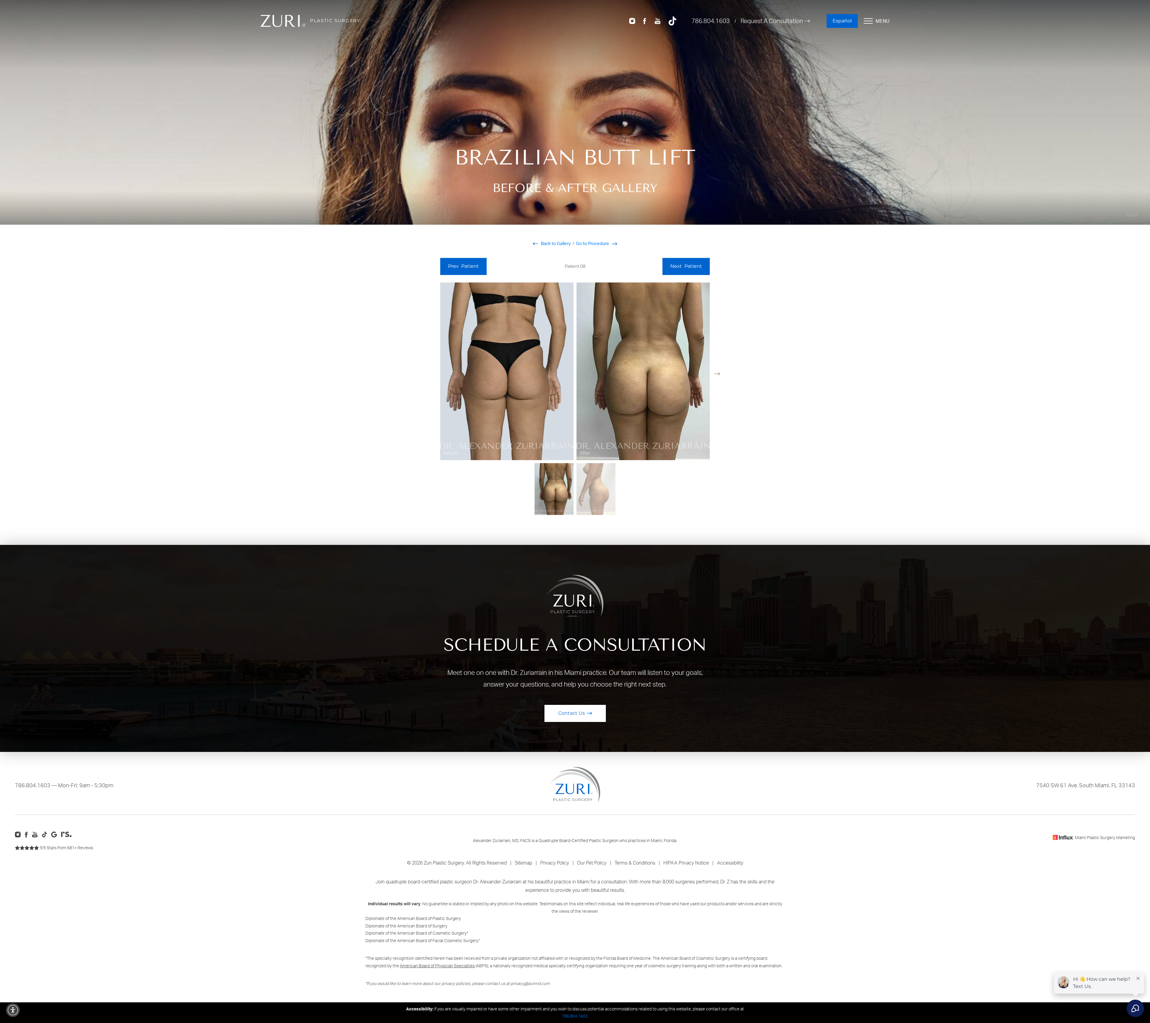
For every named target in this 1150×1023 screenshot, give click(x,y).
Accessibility (730, 863)
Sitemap (523, 863)
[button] (717, 374)
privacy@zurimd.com (530, 983)
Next (686, 266)
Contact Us (571, 713)
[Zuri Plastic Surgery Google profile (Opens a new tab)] (55, 834)
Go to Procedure (593, 243)
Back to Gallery (555, 243)
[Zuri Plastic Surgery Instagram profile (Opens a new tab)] (632, 20)
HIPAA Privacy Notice (686, 863)
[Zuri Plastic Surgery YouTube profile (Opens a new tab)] (657, 20)
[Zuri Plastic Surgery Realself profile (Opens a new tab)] (68, 834)
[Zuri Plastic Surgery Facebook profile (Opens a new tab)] (645, 20)
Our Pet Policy (591, 863)
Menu (882, 21)
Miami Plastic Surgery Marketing (1105, 837)
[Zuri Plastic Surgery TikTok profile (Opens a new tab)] (672, 20)
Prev (463, 266)
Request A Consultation (772, 21)
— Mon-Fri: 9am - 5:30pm (64, 785)
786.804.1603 (710, 21)
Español (842, 21)
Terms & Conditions (635, 863)
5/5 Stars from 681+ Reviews (66, 847)
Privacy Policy (554, 863)
